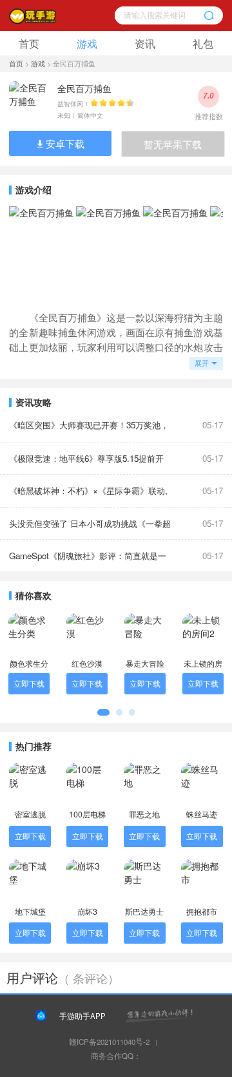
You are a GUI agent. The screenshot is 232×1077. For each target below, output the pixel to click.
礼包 (203, 43)
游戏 (87, 43)
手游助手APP (82, 1016)
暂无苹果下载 (173, 144)
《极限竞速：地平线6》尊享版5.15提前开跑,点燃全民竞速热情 (86, 463)
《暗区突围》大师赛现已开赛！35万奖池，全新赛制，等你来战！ (89, 430)
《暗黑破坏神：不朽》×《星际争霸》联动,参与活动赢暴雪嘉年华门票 (88, 495)
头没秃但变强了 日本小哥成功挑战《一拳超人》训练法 (90, 528)
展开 (202, 363)
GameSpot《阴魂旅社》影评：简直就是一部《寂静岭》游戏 (87, 560)
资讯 (145, 43)
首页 (29, 43)
